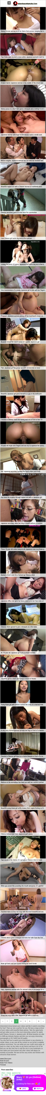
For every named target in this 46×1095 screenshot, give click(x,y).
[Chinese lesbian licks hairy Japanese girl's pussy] (23, 823)
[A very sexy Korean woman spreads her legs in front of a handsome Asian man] (23, 719)
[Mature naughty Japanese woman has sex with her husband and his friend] (23, 149)
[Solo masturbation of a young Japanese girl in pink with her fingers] (23, 279)
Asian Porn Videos (6, 1063)
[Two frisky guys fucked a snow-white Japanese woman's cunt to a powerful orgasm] (23, 46)
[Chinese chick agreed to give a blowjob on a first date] (23, 615)
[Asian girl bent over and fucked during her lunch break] (23, 952)
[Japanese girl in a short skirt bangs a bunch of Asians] (23, 667)
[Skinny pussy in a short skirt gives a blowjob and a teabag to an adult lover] (23, 97)
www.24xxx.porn (5, 1059)
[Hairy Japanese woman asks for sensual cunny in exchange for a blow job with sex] (23, 978)
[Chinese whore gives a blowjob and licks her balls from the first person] (23, 926)
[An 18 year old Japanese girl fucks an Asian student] (23, 641)
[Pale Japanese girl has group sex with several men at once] (23, 356)
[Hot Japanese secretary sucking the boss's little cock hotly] (23, 460)
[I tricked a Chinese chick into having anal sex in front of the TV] (23, 408)
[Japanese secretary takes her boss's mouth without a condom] (23, 512)
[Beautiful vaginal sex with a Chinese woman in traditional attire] (23, 175)
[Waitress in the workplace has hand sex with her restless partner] (23, 771)
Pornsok (3, 1065)
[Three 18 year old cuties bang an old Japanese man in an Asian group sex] (23, 538)
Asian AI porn (4, 1061)
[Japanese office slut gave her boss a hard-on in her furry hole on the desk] (23, 589)
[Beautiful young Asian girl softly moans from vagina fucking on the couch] (23, 797)
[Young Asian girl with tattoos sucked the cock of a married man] (23, 693)
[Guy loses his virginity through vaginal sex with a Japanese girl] (23, 486)
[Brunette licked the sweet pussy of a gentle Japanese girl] (23, 330)
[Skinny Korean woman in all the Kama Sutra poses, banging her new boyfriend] (23, 20)
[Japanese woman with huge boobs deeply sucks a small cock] (23, 123)
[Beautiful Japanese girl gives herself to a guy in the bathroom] (23, 382)
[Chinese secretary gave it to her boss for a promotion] (23, 201)
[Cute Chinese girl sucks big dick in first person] (23, 227)
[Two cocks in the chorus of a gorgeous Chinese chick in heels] (23, 848)
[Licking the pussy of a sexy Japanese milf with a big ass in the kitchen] (23, 253)
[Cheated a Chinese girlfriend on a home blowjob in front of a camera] (23, 745)
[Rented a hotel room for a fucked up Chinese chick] (23, 564)
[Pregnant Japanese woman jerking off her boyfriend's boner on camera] (23, 305)
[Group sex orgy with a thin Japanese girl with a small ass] (23, 1004)
